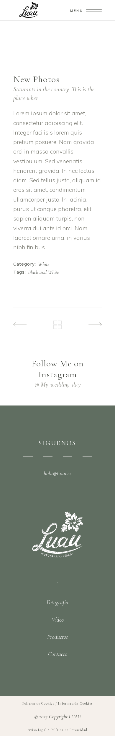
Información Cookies (75, 703)
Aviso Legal (37, 730)
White (43, 264)
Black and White (43, 272)
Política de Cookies (38, 703)
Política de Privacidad (69, 730)
